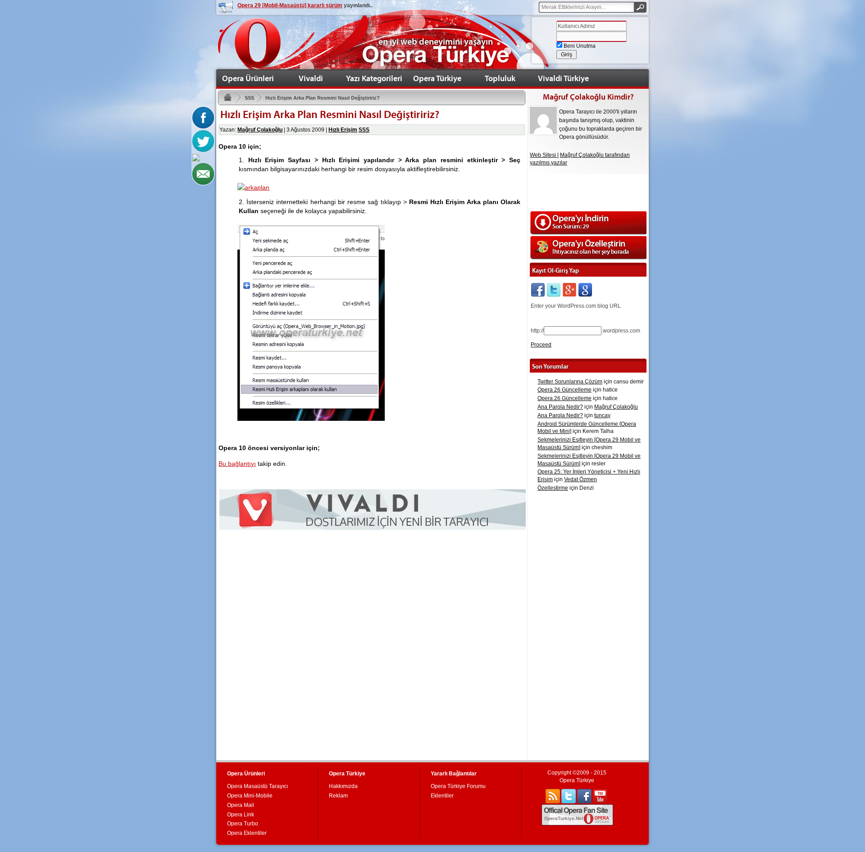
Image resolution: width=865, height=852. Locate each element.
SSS (249, 97)
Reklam (338, 796)
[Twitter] (553, 290)
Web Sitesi (543, 155)
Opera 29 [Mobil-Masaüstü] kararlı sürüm (289, 5)
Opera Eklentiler (247, 833)
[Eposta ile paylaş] (203, 173)
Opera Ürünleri (248, 78)
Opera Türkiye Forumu (458, 786)
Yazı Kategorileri (374, 78)
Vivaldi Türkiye (563, 78)
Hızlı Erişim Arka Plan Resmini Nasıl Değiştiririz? (322, 97)
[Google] (585, 290)
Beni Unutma (579, 46)
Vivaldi (311, 78)
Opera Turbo (242, 823)
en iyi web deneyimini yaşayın (435, 41)
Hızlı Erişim (342, 130)
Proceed (541, 345)
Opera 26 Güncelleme (564, 390)
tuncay (602, 415)
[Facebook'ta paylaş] (203, 117)
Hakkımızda (343, 786)
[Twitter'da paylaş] (203, 140)
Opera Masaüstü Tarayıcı (257, 786)
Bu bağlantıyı (237, 463)
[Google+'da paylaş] (195, 157)
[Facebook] (538, 290)
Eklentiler (442, 796)
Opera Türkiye (437, 78)
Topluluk (500, 78)
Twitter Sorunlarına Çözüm (569, 381)
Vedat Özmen (580, 479)
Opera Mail (240, 805)
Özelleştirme (552, 488)
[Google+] (569, 290)
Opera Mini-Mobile (250, 796)
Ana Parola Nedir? (560, 407)
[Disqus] (372, 643)
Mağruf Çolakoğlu (259, 130)
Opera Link (240, 814)
